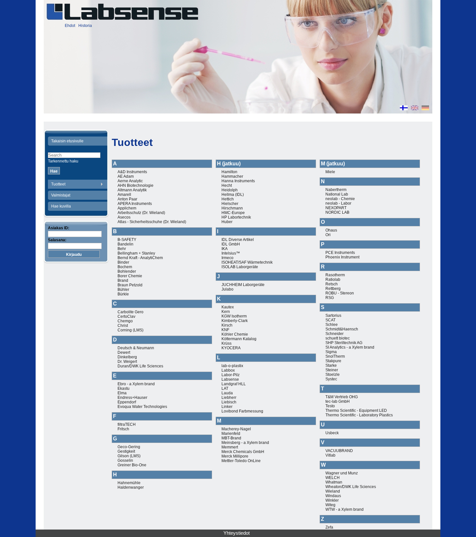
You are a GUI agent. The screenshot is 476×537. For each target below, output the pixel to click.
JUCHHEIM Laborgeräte (243, 284)
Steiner (331, 370)
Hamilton (229, 172)
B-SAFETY (127, 239)
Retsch (331, 284)
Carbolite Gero (130, 312)
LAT (224, 388)
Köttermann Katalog (238, 339)
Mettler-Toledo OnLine (241, 461)
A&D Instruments (132, 172)
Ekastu (124, 388)
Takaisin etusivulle (67, 141)
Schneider (334, 333)
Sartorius (333, 315)
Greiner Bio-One (132, 465)
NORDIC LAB (337, 212)
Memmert (229, 447)
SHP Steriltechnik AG (343, 342)
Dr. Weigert (127, 361)
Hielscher (229, 203)
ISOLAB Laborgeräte (239, 267)
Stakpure (333, 361)
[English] (414, 108)
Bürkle (123, 294)
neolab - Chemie (340, 199)
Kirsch (226, 325)
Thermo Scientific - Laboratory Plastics (359, 415)
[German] (425, 108)
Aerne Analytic (130, 181)
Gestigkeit (126, 451)
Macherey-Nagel (236, 429)
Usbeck (332, 433)
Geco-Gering (129, 447)
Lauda (227, 393)
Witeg (330, 505)
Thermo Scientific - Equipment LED (356, 410)
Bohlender (127, 271)
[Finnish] (404, 108)
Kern (225, 311)
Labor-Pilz (230, 375)
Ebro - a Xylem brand (136, 384)
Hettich (227, 199)
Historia (85, 25)
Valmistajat (60, 195)
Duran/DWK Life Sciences (140, 366)
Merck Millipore (234, 456)
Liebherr (228, 397)
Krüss (226, 343)
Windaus (333, 496)
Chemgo (125, 321)
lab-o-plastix (232, 366)
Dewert (124, 352)
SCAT (330, 320)
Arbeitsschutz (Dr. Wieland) (141, 212)
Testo (330, 406)
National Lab (336, 194)
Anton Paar (127, 199)
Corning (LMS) (130, 330)
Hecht (226, 185)
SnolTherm (335, 356)
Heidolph (229, 190)
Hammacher (232, 176)
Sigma (331, 352)
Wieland (332, 491)
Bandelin (125, 244)
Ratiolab (332, 279)
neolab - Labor (338, 203)
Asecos (124, 217)
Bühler (123, 289)
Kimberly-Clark (234, 320)
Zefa (329, 527)
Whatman (333, 482)
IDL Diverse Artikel (237, 239)
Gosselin (125, 460)
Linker (226, 406)
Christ (123, 325)
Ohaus (331, 230)
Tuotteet (58, 184)
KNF (225, 330)
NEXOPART (335, 208)
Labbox (228, 370)
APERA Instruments (135, 203)
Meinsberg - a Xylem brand (245, 442)
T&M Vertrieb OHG (341, 397)
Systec (331, 379)
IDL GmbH (230, 244)
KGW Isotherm (234, 316)
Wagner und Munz (341, 473)
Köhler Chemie (234, 334)
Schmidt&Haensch (341, 329)
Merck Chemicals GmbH (242, 451)
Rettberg (333, 288)
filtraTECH (127, 424)
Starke (331, 365)
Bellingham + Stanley (136, 253)
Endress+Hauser (132, 397)
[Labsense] (122, 12)
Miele (330, 172)
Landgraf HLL (233, 384)
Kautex (227, 307)
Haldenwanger (131, 487)
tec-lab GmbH (337, 401)
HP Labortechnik (236, 217)
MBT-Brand (231, 438)
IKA (224, 248)
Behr (122, 248)
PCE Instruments (340, 252)
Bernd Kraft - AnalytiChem (140, 258)
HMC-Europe (233, 212)
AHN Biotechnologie (135, 185)
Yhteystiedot (236, 533)
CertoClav (126, 316)
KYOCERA (231, 348)
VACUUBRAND (339, 450)
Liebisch (228, 402)
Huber (226, 222)
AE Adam (126, 176)
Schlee (331, 324)
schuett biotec (337, 338)
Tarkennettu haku (63, 161)
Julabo (227, 289)
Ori (328, 235)
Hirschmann (232, 208)
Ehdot (70, 25)
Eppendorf (127, 402)
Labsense (230, 379)
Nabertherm (335, 189)
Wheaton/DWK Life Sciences (350, 486)
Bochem (125, 267)
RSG (329, 297)
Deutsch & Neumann (136, 348)
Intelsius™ (230, 253)
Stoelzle (332, 374)
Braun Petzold (130, 285)
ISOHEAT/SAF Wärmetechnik (247, 262)
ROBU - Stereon (339, 293)
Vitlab (330, 455)
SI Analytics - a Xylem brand (349, 347)
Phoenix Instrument (342, 257)
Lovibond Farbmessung (242, 411)
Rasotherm (335, 275)
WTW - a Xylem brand (344, 509)
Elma (122, 393)
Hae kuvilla (61, 206)
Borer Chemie (130, 276)
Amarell (124, 194)
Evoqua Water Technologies (142, 406)
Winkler (332, 500)
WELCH (332, 477)
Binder (123, 262)
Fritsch (123, 429)
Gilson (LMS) (129, 456)
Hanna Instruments (238, 181)
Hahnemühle (129, 483)
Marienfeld (230, 433)
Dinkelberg (127, 357)
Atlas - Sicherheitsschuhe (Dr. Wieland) (152, 222)
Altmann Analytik (132, 190)
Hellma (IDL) (232, 194)
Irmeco (227, 258)
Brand (123, 280)
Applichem (127, 208)
